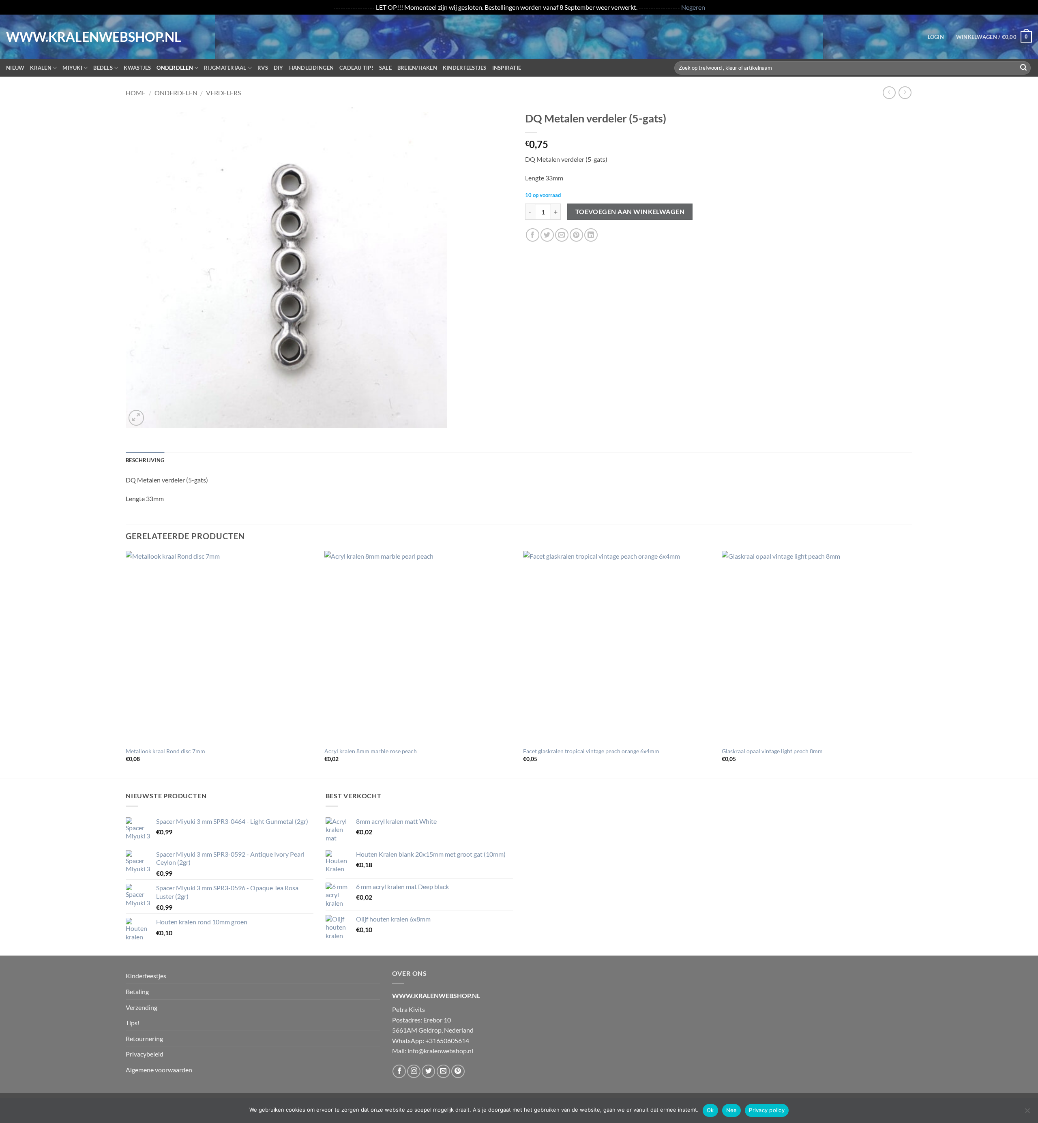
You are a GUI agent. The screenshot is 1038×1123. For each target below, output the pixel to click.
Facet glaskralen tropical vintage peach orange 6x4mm (591, 751)
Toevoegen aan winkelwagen (630, 211)
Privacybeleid (144, 1054)
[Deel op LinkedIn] (591, 235)
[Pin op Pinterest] (576, 235)
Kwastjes (137, 67)
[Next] (912, 664)
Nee (731, 1110)
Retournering (144, 1038)
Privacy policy (767, 1110)
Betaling (137, 991)
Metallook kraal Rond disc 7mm (165, 751)
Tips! (132, 1023)
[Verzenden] (1023, 68)
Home (136, 92)
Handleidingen (311, 67)
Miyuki (72, 67)
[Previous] (126, 664)
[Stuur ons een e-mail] (443, 1071)
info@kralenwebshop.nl (440, 1050)
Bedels (103, 67)
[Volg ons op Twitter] (428, 1071)
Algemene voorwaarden (159, 1070)
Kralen (40, 67)
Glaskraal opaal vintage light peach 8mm (772, 751)
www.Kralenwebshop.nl (39, 36)
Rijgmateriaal (225, 67)
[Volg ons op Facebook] (399, 1071)
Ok (710, 1110)
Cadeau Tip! (356, 67)
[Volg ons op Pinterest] (458, 1071)
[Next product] (889, 92)
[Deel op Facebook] (532, 235)
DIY (278, 67)
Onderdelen (175, 67)
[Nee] (1027, 1112)
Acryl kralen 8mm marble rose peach (370, 751)
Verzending (141, 1007)
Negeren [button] (693, 7)
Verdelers (223, 92)
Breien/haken (417, 67)
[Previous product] (905, 92)
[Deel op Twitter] (547, 235)
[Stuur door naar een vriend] (561, 235)
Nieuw (15, 67)
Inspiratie (506, 67)
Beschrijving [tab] (145, 460)
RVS (262, 67)
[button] (936, 37)
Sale (385, 67)
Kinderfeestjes (465, 67)
